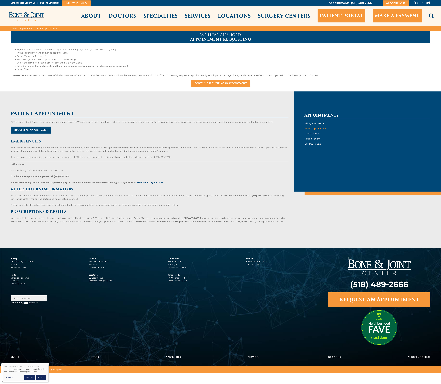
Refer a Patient (312, 139)
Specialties (161, 16)
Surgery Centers (284, 16)
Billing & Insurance (314, 123)
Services (198, 16)
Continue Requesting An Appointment (221, 83)
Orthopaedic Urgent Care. (149, 182)
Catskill (92, 259)
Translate (33, 302)
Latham (250, 259)
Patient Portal (341, 15)
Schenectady (174, 275)
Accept (41, 377)
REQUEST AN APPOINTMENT (379, 299)
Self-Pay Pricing (76, 3)
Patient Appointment (316, 128)
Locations (234, 16)
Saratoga (93, 275)
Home (14, 28)
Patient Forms (312, 133)
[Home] (26, 16)
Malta (13, 275)
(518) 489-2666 (361, 3)
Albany (14, 259)
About (91, 16)
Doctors (122, 16)
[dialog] (25, 373)
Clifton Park (173, 259)
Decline (29, 377)
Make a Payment (397, 15)
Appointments (395, 3)
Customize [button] (8, 377)
